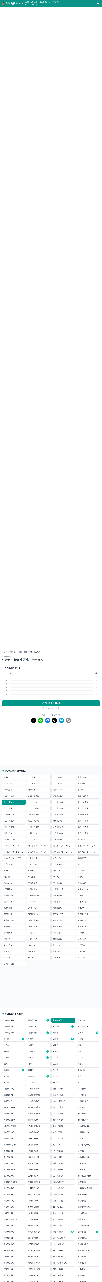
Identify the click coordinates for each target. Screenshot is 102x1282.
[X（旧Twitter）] (33, 720)
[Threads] (54, 720)
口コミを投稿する (53, 703)
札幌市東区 (22, 652)
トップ (4, 652)
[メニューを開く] (98, 3)
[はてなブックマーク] (61, 720)
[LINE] (40, 720)
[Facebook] (47, 720)
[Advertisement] (51, 745)
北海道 (12, 652)
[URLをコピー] (68, 720)
